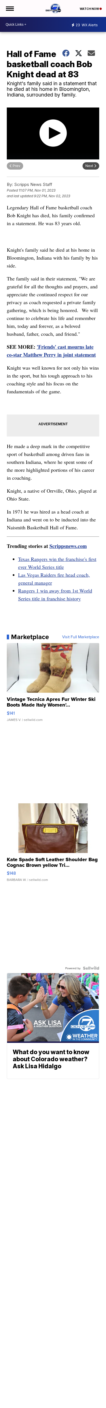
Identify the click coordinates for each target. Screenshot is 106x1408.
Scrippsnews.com (68, 546)
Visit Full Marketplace (80, 637)
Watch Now (89, 8)
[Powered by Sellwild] (91, 968)
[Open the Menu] (9, 8)
